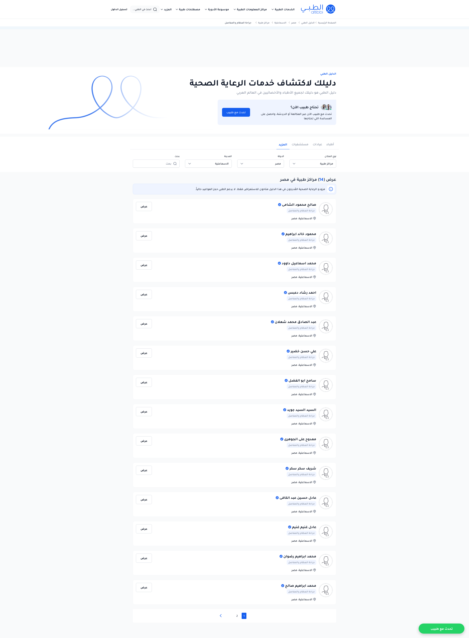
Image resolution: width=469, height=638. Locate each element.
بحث (177, 156)
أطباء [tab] (330, 144)
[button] (283, 9)
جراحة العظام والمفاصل (301, 210)
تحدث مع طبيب (236, 112)
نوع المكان (330, 156)
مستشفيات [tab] (300, 144)
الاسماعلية (280, 22)
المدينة (228, 156)
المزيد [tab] (283, 144)
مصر (293, 22)
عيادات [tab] (317, 144)
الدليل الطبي (308, 22)
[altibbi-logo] (318, 9)
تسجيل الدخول (119, 9)
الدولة (281, 156)
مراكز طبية (263, 22)
